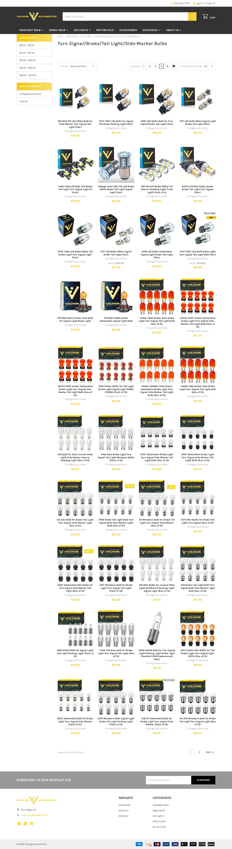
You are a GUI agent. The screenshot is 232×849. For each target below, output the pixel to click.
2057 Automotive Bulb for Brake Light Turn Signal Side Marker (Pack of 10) (75, 721)
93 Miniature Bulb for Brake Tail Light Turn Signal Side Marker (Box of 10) (157, 522)
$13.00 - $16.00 (27, 60)
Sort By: (63, 66)
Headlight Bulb (30, 30)
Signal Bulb (57, 30)
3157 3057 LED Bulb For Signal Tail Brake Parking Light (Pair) (116, 123)
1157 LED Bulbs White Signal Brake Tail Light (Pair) (116, 253)
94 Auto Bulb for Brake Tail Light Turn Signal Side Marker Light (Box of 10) (75, 522)
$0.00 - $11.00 (27, 45)
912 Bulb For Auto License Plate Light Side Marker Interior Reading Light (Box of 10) (75, 457)
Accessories (128, 30)
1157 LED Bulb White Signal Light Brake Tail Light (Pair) (198, 123)
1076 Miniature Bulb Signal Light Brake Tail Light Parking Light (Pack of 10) (116, 721)
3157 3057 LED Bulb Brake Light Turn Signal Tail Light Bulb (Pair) (197, 253)
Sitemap (123, 815)
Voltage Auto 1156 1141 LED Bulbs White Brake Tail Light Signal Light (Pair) (116, 189)
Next (208, 752)
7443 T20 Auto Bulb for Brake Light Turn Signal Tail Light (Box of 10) (116, 653)
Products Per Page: (191, 66)
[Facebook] (19, 823)
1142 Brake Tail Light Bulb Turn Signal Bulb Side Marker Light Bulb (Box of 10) (198, 588)
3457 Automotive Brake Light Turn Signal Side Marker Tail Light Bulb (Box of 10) (197, 457)
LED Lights (81, 30)
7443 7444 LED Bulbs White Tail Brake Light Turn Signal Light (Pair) (75, 254)
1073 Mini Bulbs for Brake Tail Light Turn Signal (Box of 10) (197, 521)
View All (24, 101)
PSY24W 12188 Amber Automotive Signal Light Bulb (116, 320)
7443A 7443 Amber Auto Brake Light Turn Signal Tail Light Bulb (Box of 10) (157, 321)
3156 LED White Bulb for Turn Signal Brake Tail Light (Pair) (156, 123)
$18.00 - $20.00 (28, 75)
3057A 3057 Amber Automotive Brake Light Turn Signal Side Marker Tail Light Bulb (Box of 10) (75, 391)
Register (210, 3)
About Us (172, 30)
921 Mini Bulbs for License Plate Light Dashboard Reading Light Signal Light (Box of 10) (157, 588)
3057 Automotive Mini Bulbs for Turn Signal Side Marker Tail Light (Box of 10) (75, 588)
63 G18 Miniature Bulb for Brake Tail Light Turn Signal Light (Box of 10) (198, 721)
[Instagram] (31, 823)
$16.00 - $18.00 (27, 67)
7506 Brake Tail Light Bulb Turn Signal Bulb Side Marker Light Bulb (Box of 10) (116, 522)
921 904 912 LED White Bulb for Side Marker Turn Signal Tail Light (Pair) (75, 124)
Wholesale (150, 30)
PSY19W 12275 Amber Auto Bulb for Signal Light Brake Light (75, 320)
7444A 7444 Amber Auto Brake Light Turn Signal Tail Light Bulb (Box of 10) (198, 389)
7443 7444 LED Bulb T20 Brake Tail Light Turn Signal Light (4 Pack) (75, 189)
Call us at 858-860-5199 (34, 815)
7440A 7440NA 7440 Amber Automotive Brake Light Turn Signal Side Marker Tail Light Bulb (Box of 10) (156, 391)
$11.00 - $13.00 (27, 52)
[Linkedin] (25, 823)
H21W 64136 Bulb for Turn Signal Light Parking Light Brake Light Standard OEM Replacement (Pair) (157, 655)
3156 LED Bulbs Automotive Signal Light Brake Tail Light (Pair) (157, 254)
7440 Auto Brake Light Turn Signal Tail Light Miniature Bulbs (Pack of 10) (116, 457)
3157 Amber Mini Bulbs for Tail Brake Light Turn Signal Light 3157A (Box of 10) (198, 653)
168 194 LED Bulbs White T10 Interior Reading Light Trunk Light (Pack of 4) (157, 189)
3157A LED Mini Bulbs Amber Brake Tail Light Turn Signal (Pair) (198, 189)
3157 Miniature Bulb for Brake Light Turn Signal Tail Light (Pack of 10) (116, 588)
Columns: (135, 66)
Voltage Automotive (30, 94)
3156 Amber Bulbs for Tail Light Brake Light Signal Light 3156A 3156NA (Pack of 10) (116, 389)
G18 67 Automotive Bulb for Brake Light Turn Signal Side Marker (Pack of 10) (157, 721)
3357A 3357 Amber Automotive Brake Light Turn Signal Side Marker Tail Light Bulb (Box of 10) (197, 323)
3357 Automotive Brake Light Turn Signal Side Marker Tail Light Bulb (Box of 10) (156, 457)
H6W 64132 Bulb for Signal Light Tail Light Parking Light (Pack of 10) (75, 653)
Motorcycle (105, 30)
